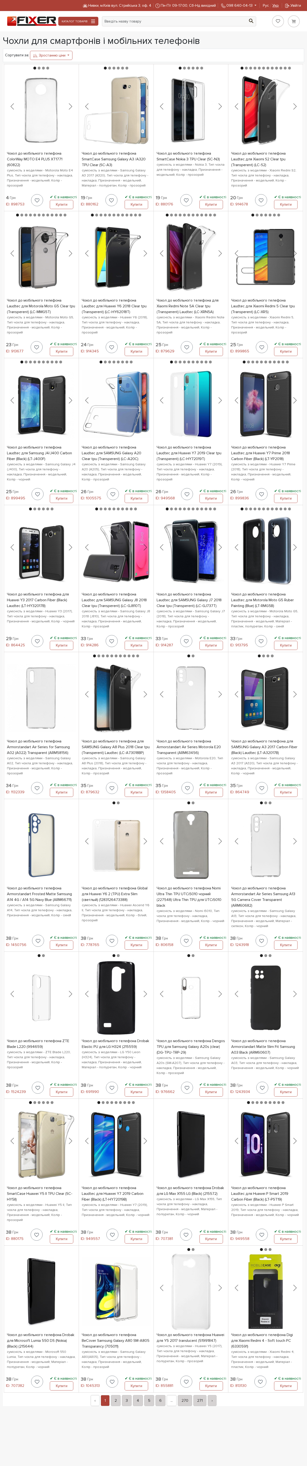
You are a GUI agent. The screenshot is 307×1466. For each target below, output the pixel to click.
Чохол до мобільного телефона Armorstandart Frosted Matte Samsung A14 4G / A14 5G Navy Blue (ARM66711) (39, 894)
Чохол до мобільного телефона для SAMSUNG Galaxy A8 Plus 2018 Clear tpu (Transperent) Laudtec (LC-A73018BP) (116, 747)
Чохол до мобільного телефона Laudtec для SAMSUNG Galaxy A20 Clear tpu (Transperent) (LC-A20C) (111, 453)
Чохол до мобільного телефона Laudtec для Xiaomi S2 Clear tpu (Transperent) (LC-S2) (258, 159)
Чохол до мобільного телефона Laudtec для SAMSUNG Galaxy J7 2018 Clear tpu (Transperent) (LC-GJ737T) (189, 600)
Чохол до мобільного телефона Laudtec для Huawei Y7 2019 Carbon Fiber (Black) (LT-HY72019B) (112, 1194)
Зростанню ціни (52, 55)
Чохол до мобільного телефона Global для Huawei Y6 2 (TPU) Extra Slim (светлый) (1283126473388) (115, 894)
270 (185, 1400)
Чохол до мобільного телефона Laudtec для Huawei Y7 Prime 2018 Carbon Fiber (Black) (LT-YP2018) (260, 453)
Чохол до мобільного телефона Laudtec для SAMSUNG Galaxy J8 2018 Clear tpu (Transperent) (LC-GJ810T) (114, 600)
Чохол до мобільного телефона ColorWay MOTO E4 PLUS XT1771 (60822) (34, 159)
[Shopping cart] (294, 21)
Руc (271, 5)
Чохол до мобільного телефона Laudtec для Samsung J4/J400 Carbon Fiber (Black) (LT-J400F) (39, 453)
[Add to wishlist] (37, 200)
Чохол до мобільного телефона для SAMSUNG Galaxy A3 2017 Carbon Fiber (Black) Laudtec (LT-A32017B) (264, 747)
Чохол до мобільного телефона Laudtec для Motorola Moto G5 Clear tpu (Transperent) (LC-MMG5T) (41, 306)
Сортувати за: (17, 55)
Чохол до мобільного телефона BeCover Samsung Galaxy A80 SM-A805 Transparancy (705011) (115, 1340)
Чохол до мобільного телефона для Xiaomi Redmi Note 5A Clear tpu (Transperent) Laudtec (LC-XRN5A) (187, 306)
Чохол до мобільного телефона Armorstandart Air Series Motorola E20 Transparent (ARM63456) (189, 747)
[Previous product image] (12, 106)
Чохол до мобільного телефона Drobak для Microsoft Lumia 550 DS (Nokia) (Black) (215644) (40, 1340)
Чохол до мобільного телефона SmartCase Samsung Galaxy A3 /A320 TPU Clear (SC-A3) (114, 159)
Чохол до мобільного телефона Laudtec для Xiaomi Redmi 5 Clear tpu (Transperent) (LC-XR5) (263, 306)
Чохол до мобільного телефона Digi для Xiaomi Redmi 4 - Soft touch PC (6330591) (262, 1340)
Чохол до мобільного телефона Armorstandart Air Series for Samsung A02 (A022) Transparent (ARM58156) (38, 747)
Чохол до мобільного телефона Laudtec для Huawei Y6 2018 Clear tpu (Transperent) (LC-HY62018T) (114, 306)
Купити (61, 204)
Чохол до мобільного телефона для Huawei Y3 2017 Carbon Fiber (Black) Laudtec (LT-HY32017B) (38, 600)
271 (200, 1400)
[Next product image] (70, 106)
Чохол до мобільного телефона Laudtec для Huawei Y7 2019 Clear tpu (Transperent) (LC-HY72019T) (189, 453)
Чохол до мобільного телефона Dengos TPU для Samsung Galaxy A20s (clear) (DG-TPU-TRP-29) (191, 1047)
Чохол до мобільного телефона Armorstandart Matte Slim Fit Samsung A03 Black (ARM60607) (263, 1047)
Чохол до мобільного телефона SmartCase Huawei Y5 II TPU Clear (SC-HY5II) (39, 1194)
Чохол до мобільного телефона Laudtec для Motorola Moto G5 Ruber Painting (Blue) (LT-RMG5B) (262, 600)
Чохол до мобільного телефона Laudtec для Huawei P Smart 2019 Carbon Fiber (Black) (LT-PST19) (259, 1194)
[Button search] (251, 20)
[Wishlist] (278, 21)
